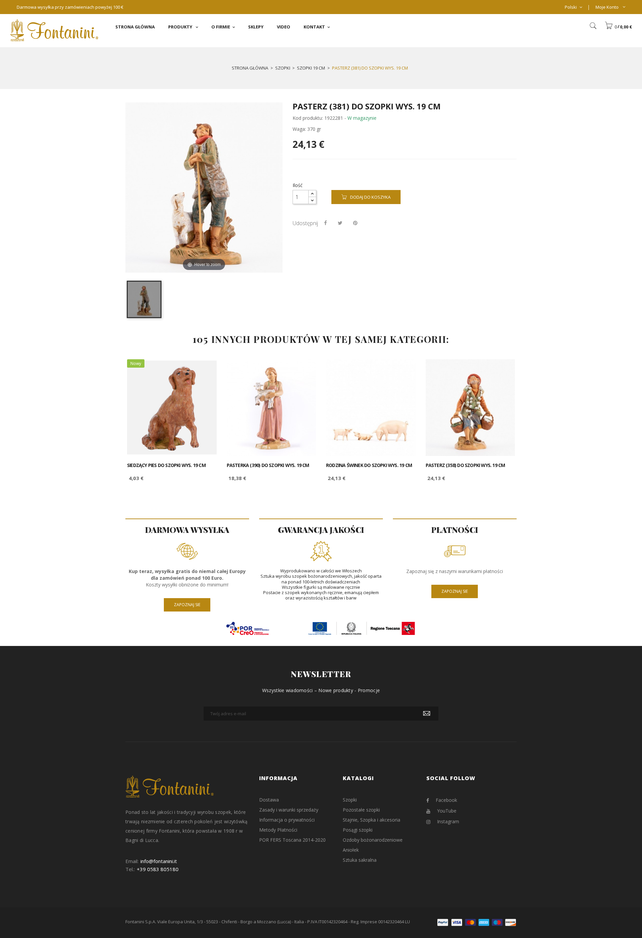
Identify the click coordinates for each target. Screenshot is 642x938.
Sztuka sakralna (360, 860)
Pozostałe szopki (361, 810)
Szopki (350, 799)
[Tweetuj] (340, 222)
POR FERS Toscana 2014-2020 (292, 840)
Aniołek (351, 850)
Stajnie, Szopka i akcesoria (371, 820)
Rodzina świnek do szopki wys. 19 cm (369, 465)
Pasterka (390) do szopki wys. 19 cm (268, 465)
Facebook (446, 800)
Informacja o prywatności (287, 820)
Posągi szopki (357, 830)
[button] (618, 27)
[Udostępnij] (325, 222)
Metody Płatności (278, 830)
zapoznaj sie (187, 604)
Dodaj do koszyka (370, 197)
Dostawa (269, 799)
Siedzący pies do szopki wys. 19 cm (166, 465)
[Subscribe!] (426, 714)
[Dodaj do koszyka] (204, 370)
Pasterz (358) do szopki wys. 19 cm (465, 465)
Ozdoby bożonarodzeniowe (373, 840)
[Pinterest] (355, 222)
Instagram (448, 821)
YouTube (446, 811)
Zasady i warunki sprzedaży (288, 810)
